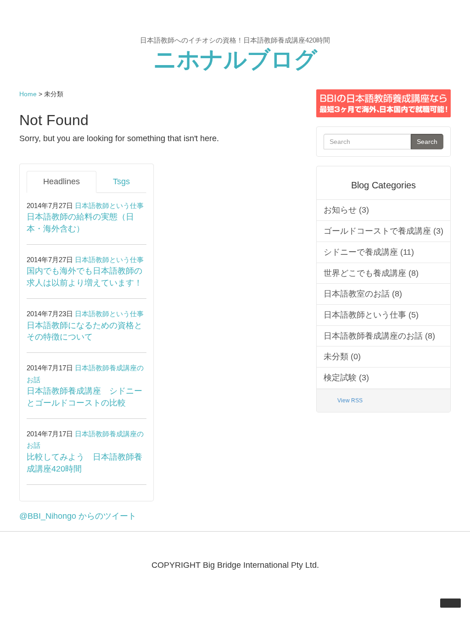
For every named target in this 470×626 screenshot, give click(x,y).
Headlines (61, 181)
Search (427, 141)
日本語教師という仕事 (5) (371, 314)
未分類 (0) (342, 356)
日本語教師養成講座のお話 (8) (379, 335)
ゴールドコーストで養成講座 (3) (383, 231)
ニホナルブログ (235, 59)
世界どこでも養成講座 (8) (371, 273)
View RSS (350, 400)
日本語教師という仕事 (109, 205)
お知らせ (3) (346, 209)
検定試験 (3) (346, 377)
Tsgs (121, 181)
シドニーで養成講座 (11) (369, 252)
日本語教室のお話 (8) (363, 293)
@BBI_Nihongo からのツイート (77, 516)
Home (28, 94)
